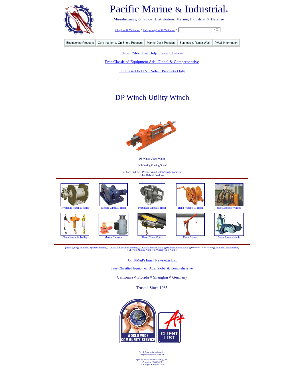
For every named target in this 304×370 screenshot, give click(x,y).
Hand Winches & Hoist (190, 207)
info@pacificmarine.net (170, 172)
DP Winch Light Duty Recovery (93, 248)
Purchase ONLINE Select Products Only (152, 71)
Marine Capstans (113, 237)
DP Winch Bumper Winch (177, 248)
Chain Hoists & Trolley (75, 237)
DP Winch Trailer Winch (164, 250)
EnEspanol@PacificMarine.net (159, 30)
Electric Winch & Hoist (113, 207)
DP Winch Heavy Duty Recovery (124, 248)
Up (75, 248)
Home (68, 248)
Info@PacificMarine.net (127, 30)
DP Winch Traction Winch (152, 248)
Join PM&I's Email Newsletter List (152, 260)
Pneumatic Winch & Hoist (152, 207)
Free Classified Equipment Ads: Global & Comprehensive (152, 61)
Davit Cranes (190, 237)
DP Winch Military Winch (140, 250)
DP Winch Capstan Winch (226, 248)
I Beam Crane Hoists (152, 237)
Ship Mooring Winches (229, 207)
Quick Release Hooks (229, 237)
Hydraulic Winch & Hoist (75, 207)
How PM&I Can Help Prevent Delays (152, 53)
